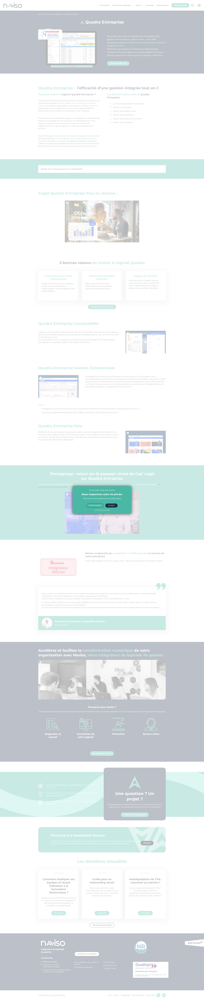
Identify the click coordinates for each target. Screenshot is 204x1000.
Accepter (111, 505)
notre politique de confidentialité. (107, 498)
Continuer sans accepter (102, 510)
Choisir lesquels (95, 505)
